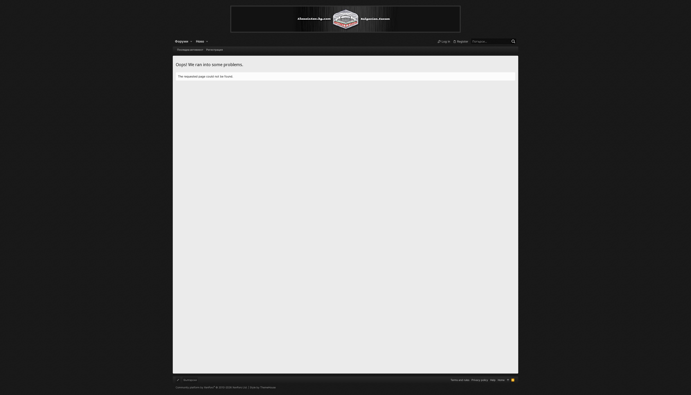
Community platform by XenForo (211, 387)
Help (493, 379)
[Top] (508, 380)
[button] (191, 41)
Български (190, 379)
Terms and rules (460, 379)
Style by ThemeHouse (263, 387)
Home (501, 379)
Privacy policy (479, 379)
